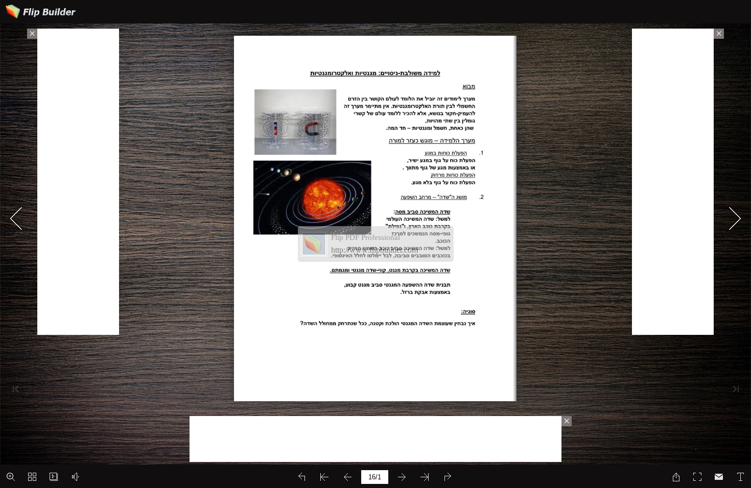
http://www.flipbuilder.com (374, 250)
